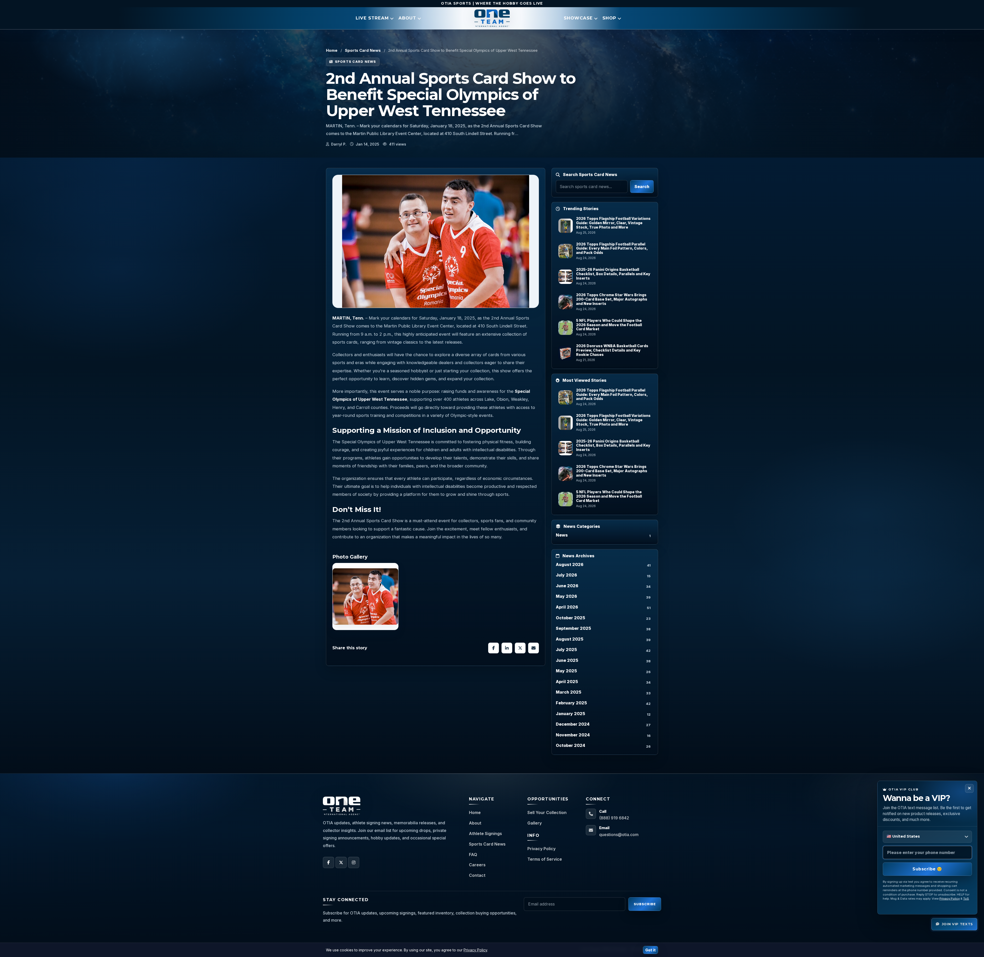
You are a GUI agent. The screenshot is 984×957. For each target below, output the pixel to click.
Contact (477, 875)
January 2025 (570, 713)
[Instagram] (353, 862)
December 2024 (573, 724)
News (562, 535)
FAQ (473, 854)
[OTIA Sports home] (341, 806)
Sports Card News (363, 50)
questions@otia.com (619, 834)
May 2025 (566, 670)
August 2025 (569, 639)
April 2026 (567, 607)
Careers (477, 864)
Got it (650, 950)
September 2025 (573, 628)
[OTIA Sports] (492, 18)
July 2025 (566, 649)
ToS (966, 898)
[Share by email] (533, 648)
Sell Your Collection (547, 812)
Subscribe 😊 (927, 869)
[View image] (365, 596)
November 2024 (573, 734)
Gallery (534, 823)
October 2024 (570, 745)
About (475, 823)
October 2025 (570, 617)
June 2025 (567, 660)
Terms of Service (544, 859)
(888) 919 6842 (614, 817)
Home (331, 50)
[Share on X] (520, 648)
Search (641, 186)
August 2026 (569, 564)
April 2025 (567, 681)
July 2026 (566, 575)
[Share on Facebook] (493, 648)
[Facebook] (328, 862)
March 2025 (568, 692)
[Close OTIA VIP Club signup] (969, 788)
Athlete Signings (485, 833)
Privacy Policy (541, 848)
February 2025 (571, 702)
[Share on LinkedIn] (506, 648)
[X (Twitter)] (341, 862)
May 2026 (566, 596)
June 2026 (567, 585)
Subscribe (645, 904)
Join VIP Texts (957, 924)
